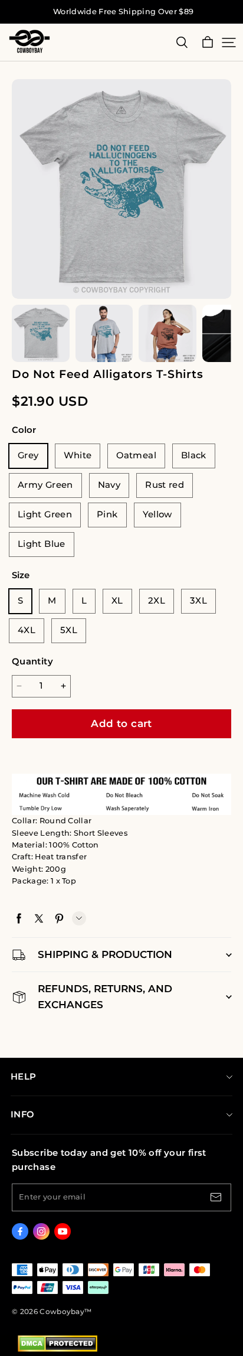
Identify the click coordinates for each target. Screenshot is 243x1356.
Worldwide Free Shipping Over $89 (123, 11)
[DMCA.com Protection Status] (57, 1349)
